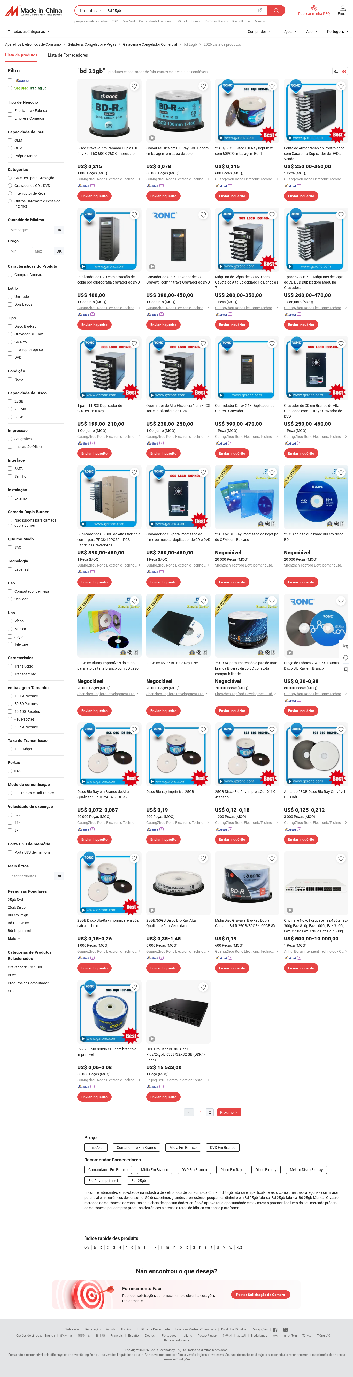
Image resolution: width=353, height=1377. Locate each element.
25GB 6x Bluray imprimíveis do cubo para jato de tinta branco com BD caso (108, 665)
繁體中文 (84, 1335)
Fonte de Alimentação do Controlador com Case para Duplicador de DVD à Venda (314, 153)
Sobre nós (72, 1329)
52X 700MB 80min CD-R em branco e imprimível (106, 1051)
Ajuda (289, 31)
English (49, 1335)
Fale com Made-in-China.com (195, 1329)
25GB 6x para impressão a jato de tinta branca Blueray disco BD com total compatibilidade (246, 668)
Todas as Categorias (28, 31)
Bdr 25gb (138, 1180)
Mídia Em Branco (189, 21)
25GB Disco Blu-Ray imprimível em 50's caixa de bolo (108, 923)
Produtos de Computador (28, 983)
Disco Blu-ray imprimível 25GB (170, 791)
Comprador (257, 31)
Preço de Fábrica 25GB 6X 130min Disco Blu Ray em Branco (311, 665)
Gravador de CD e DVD (25, 967)
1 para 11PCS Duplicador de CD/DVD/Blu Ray (99, 408)
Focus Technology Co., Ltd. (168, 1350)
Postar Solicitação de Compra (260, 1294)
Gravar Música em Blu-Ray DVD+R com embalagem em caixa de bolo (177, 151)
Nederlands (259, 1335)
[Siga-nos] (285, 1329)
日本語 (100, 1335)
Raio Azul (128, 21)
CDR (115, 21)
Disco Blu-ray (266, 1169)
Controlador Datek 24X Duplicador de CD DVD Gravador (244, 408)
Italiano (187, 1335)
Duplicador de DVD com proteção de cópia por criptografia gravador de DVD (108, 279)
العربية (241, 1335)
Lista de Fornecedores (68, 55)
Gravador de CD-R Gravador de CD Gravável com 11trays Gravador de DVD (178, 279)
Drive (12, 975)
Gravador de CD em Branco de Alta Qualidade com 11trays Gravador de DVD (313, 411)
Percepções (260, 1329)
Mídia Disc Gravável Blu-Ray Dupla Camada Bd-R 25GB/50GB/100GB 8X (245, 923)
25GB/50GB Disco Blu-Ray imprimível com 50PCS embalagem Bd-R (244, 151)
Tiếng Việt (324, 1335)
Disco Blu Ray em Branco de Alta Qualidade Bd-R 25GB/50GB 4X (103, 794)
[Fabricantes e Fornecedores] (33, 10)
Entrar (343, 13)
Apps (310, 31)
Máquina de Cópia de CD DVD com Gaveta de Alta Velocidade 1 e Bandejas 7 (246, 282)
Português (169, 1335)
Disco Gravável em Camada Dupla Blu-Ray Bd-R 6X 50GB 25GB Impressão (107, 151)
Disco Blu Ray (241, 21)
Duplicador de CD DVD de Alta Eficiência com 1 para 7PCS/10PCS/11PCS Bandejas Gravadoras (108, 539)
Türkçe (306, 1335)
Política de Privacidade (153, 1329)
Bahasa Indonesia (176, 1340)
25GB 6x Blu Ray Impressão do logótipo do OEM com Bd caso (246, 537)
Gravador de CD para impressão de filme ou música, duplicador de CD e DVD (178, 537)
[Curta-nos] (275, 1329)
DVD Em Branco (216, 21)
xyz (239, 1247)
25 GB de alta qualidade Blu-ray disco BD (313, 537)
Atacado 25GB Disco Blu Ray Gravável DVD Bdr (314, 794)
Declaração (93, 1329)
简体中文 (66, 1335)
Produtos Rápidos (233, 1329)
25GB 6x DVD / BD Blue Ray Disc (172, 662)
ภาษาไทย (290, 1335)
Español (134, 1335)
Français (117, 1335)
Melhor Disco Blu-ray (306, 1169)
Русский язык (207, 1335)
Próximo (227, 1112)
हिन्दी (275, 1335)
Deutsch (150, 1335)
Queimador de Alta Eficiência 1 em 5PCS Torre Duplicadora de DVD (178, 408)
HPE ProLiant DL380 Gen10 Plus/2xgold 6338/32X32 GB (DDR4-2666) (175, 1054)
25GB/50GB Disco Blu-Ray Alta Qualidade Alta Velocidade (171, 923)
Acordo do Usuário (119, 1329)
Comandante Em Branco (156, 21)
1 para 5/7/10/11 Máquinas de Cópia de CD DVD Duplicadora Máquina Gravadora (314, 282)
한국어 (227, 1335)
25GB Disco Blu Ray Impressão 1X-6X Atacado (245, 794)
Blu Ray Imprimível (103, 1180)
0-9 (86, 1247)
